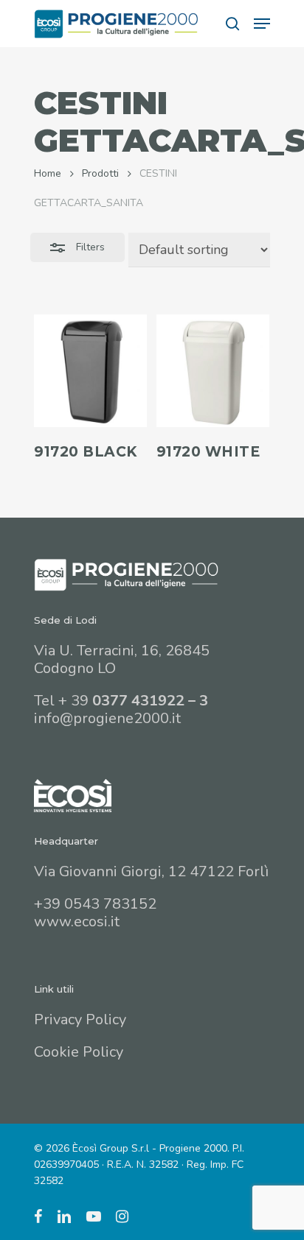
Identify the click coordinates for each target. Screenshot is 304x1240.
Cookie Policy (78, 1052)
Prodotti (100, 173)
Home (47, 173)
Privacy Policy (80, 1019)
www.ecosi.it (77, 921)
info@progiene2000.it (107, 718)
